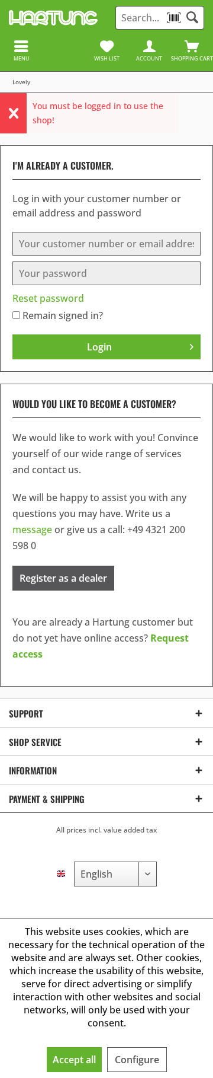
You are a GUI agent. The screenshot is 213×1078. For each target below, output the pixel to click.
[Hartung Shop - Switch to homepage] (53, 18)
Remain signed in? (62, 315)
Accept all (74, 1059)
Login (99, 346)
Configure (137, 1059)
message (32, 529)
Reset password (48, 298)
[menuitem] (191, 50)
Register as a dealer (63, 578)
